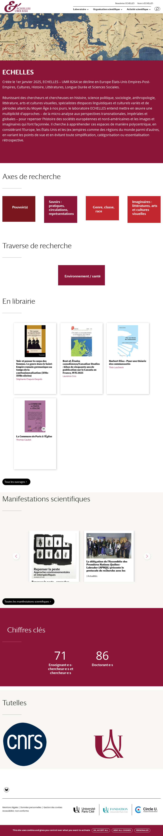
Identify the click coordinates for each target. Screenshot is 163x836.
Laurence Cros (69, 376)
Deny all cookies (122, 830)
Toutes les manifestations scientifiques (26, 601)
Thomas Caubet (23, 439)
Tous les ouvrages (14, 481)
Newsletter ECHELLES (125, 3)
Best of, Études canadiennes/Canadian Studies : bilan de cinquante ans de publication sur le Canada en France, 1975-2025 (81, 366)
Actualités (92, 576)
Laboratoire (79, 9)
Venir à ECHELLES (145, 3)
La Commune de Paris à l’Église (34, 436)
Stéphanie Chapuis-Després (29, 379)
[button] (16, 556)
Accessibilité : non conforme (15, 810)
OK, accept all (100, 830)
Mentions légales (10, 807)
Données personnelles (30, 807)
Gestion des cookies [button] (52, 807)
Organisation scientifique (106, 9)
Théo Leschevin (116, 367)
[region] (81, 556)
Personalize (142, 830)
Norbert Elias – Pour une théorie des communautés (127, 362)
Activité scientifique (137, 9)
